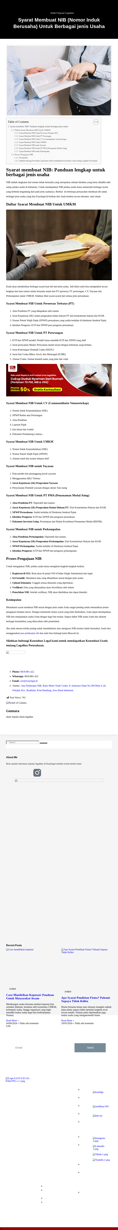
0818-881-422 (27, 671)
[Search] (43, 743)
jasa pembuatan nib (29, 633)
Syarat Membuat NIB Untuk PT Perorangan (35, 136)
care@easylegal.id (28, 681)
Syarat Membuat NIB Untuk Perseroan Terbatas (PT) (38, 133)
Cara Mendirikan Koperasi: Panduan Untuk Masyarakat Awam (30, 996)
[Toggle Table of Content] (94, 122)
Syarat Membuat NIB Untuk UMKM (32, 142)
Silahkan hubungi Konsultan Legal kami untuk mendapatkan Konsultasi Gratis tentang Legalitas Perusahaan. (58, 161)
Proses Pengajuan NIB (24, 154)
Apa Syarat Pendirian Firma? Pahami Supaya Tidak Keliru (85, 999)
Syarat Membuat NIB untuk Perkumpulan (34, 151)
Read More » (12, 1020)
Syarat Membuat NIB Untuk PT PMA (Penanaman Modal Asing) (43, 148)
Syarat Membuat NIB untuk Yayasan (32, 145)
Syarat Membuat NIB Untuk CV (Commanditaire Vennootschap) (42, 139)
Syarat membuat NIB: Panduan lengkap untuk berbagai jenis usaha (39, 126)
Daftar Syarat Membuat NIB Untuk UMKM (32, 130)
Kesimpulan (23, 158)
